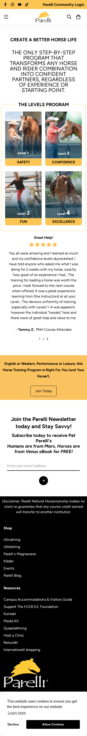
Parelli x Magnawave (20, 554)
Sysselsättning (15, 628)
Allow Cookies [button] (53, 724)
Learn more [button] (17, 713)
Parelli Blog (12, 575)
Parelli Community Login (63, 4)
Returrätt (11, 642)
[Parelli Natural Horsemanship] (43, 17)
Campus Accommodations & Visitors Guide (38, 599)
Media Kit (11, 621)
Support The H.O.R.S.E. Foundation (31, 607)
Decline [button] (13, 724)
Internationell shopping (22, 650)
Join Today (43, 391)
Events (9, 568)
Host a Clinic (14, 635)
